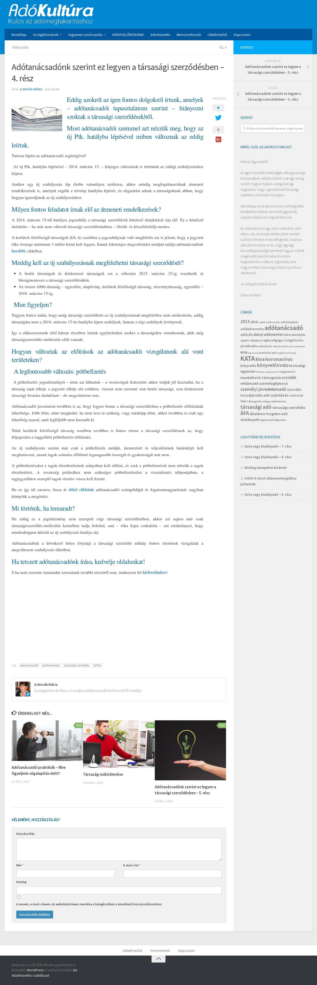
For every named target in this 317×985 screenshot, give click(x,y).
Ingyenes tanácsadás (85, 34)
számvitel (296, 395)
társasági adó (256, 407)
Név (20, 865)
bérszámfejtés (294, 335)
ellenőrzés (265, 346)
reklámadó (249, 383)
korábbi (19, 251)
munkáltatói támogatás (260, 377)
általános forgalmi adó (269, 413)
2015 (245, 321)
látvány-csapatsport (267, 371)
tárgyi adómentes (274, 401)
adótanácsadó (29, 665)
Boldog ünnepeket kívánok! (266, 467)
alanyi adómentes (268, 334)
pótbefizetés (51, 665)
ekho (254, 346)
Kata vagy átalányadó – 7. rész (268, 446)
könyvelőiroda (272, 365)
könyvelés (248, 365)
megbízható (287, 371)
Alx (75, 970)
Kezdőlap (18, 34)
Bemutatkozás (189, 34)
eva (243, 352)
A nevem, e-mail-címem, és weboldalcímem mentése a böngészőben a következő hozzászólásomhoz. (89, 904)
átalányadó (250, 419)
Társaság (20, 47)
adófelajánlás (289, 322)
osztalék (288, 377)
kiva (260, 359)
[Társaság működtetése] (118, 744)
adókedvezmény (252, 329)
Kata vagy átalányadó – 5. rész (268, 494)
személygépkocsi (273, 383)
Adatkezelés (160, 34)
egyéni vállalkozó (251, 340)
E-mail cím (132, 865)
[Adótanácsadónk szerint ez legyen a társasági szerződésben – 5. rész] (190, 750)
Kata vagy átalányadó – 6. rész (268, 457)
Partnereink (160, 950)
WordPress (35, 970)
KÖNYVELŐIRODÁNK (128, 34)
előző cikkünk (81, 489)
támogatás (254, 401)
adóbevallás (273, 322)
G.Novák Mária (31, 89)
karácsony (290, 352)
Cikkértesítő (217, 34)
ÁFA (244, 413)
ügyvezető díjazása (273, 420)
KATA (247, 358)
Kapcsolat (242, 34)
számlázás (279, 395)
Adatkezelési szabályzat (30, 975)
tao (243, 401)
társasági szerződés (76, 665)
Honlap (21, 882)
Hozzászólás (25, 834)
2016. (254, 321)
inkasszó (253, 352)
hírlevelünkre (154, 572)
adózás (246, 334)
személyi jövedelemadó (263, 389)
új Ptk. (97, 665)
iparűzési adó (267, 352)
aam (262, 322)
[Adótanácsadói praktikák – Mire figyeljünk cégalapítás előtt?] (47, 740)
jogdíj (280, 352)
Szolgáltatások (45, 34)
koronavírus (279, 359)
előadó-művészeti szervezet (289, 346)
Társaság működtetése (103, 774)
